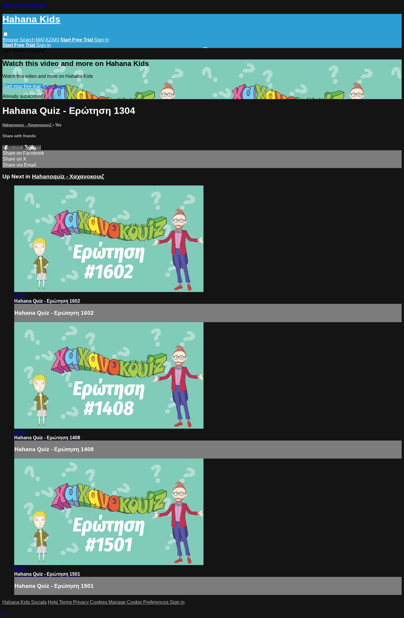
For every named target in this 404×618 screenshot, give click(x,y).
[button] (5, 34)
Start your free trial (22, 86)
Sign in (101, 39)
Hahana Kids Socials (24, 602)
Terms (66, 602)
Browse (11, 39)
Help (53, 602)
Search (28, 39)
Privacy (81, 602)
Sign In (43, 45)
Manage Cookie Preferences (139, 602)
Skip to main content (23, 4)
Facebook (13, 147)
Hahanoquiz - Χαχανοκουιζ (27, 125)
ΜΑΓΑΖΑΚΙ (47, 39)
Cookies (99, 602)
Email (35, 147)
